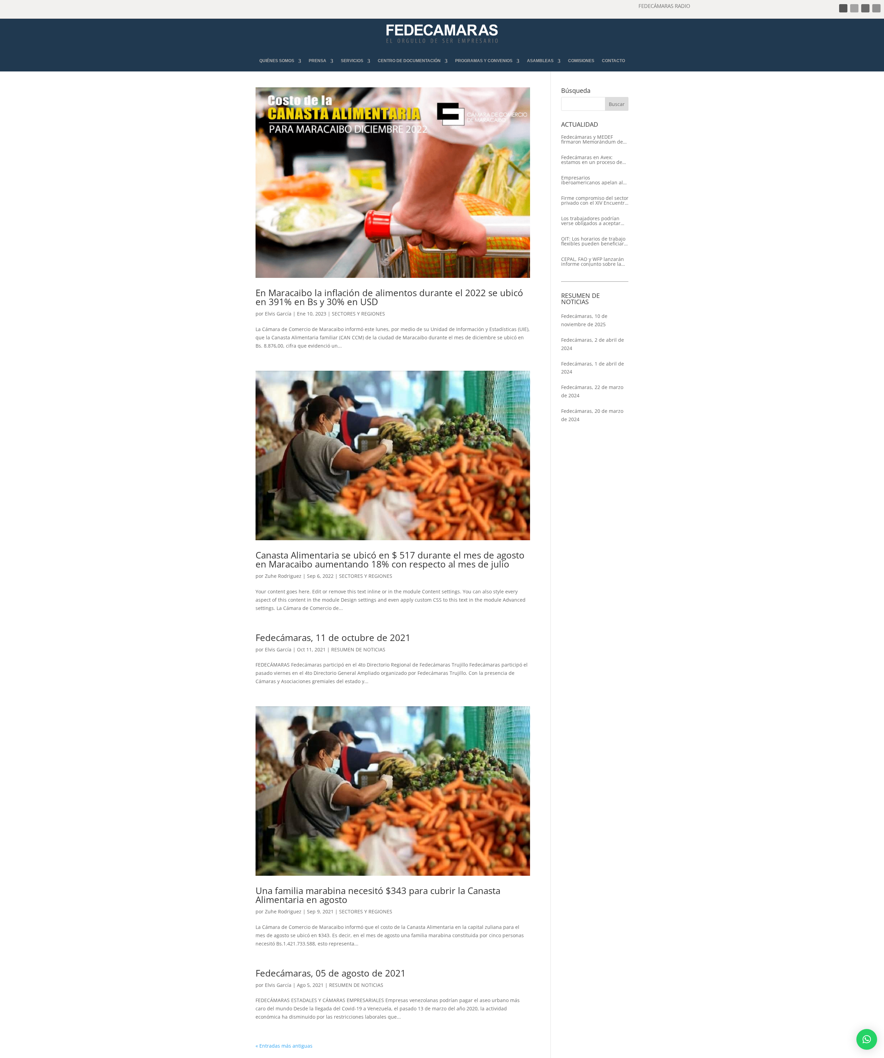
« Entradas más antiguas (284, 1045)
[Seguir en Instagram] (865, 8)
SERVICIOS (352, 61)
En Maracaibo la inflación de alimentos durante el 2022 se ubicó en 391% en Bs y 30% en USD (389, 297)
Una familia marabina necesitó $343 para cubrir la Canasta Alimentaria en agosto (378, 895)
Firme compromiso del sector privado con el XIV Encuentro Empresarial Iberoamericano (594, 200)
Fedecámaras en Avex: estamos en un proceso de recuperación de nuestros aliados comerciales (591, 160)
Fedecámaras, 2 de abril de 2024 (592, 344)
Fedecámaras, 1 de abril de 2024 (592, 367)
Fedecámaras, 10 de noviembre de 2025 (584, 320)
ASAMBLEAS (540, 61)
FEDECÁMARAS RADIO (664, 5)
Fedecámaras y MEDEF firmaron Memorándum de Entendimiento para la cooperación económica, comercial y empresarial (592, 139)
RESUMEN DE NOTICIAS (358, 649)
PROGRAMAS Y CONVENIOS (483, 61)
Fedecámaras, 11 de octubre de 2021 (333, 637)
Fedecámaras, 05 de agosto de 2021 (331, 973)
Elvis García (278, 313)
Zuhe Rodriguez (283, 576)
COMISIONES (581, 61)
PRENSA (317, 61)
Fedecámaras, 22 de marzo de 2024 (592, 391)
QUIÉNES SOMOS (276, 61)
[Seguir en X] (854, 8)
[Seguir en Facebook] (843, 8)
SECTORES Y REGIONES (358, 313)
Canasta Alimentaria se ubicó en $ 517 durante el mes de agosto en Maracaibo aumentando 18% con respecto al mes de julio (390, 559)
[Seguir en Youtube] (876, 8)
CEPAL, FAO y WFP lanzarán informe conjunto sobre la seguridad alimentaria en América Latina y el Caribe (592, 261)
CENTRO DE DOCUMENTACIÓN (409, 61)
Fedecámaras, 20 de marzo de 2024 (592, 415)
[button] (866, 1039)
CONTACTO (613, 61)
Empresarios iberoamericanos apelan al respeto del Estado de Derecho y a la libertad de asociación (592, 180)
